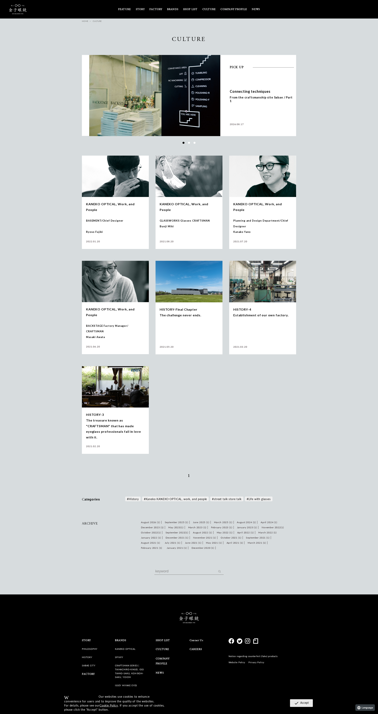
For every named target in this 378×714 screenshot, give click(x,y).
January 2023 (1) (247, 527)
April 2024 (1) (269, 522)
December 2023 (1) (152, 527)
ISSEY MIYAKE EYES (126, 685)
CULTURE (162, 649)
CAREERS (196, 649)
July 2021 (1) (172, 542)
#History (133, 499)
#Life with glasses (259, 499)
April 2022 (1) (245, 532)
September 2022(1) (177, 532)
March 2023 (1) (197, 527)
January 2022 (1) (151, 537)
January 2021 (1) (177, 548)
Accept (301, 703)
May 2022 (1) (225, 532)
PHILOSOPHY (89, 648)
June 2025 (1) (201, 522)
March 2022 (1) (267, 532)
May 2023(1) (175, 527)
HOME (85, 21)
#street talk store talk (226, 499)
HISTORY (87, 657)
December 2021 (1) (177, 537)
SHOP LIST (190, 9)
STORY (140, 9)
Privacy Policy (256, 662)
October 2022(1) (151, 532)
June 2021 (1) (193, 542)
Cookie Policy (109, 705)
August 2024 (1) (246, 522)
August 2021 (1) (150, 542)
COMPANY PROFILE (233, 9)
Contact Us (196, 640)
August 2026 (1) (150, 522)
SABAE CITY (88, 665)
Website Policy (237, 662)
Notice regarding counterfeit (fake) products (253, 656)
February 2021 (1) (151, 548)
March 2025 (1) (223, 522)
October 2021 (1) (231, 537)
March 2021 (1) (257, 542)
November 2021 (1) (204, 537)
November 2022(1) (273, 527)
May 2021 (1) (214, 542)
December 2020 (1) (203, 548)
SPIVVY (119, 657)
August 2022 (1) (202, 532)
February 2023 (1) (221, 527)
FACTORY (155, 9)
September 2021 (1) (257, 537)
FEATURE (124, 9)
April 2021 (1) (235, 542)
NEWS (256, 9)
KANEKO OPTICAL (125, 648)
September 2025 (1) (176, 522)
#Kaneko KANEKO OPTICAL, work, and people (175, 499)
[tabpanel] (189, 95)
